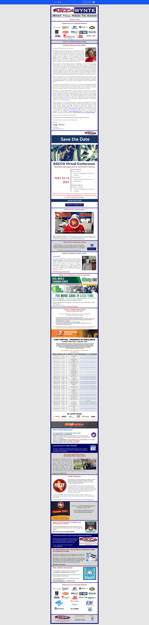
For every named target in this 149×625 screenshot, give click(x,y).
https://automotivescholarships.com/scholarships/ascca (79, 499)
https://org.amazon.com (75, 111)
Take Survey (91, 248)
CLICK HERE (76, 441)
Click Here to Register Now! (74, 204)
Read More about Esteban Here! (61, 271)
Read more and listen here (60, 473)
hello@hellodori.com (72, 439)
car (91, 236)
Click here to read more (59, 564)
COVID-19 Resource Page (77, 42)
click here (59, 546)
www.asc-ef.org (73, 108)
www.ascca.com (59, 80)
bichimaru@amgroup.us (59, 581)
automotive (79, 238)
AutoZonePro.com (78, 318)
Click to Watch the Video (59, 236)
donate (81, 236)
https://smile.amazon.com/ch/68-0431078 (84, 112)
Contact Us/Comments (80, 615)
